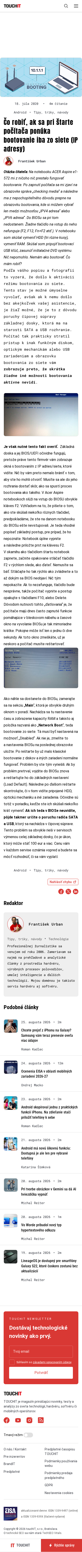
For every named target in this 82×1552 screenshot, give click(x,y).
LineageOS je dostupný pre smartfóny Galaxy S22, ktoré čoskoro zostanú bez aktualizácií (49, 1266)
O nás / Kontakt (15, 1449)
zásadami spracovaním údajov (52, 1362)
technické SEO (15, 1533)
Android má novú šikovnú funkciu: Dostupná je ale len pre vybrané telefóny (46, 1153)
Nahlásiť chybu (61, 882)
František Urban (32, 161)
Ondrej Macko (32, 1085)
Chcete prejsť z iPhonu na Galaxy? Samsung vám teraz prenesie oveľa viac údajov (47, 1035)
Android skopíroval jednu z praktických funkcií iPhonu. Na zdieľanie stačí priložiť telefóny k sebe (49, 1112)
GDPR (49, 1485)
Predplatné (12, 1471)
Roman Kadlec (32, 1049)
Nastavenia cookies (59, 1493)
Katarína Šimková (35, 1167)
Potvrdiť (41, 1372)
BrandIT (9, 1464)
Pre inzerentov (14, 1456)
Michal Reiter (33, 1203)
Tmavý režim (13, 1435)
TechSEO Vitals (52, 1533)
